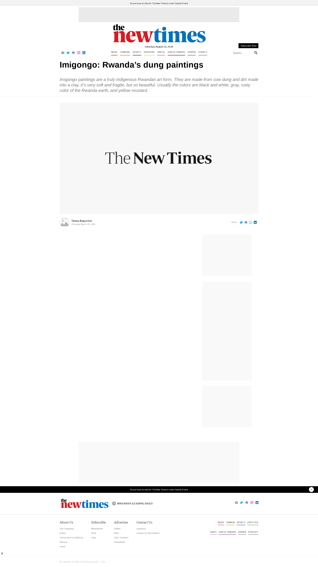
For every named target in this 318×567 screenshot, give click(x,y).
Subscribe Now (248, 45)
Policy (63, 533)
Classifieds (119, 542)
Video (213, 532)
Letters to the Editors (148, 533)
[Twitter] (68, 53)
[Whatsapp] (250, 222)
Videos (161, 52)
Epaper (192, 52)
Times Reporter (81, 220)
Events (202, 52)
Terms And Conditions (71, 537)
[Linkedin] (83, 53)
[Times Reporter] (65, 226)
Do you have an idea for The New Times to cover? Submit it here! (159, 3)
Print (93, 533)
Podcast (253, 532)
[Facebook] (73, 53)
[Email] (62, 53)
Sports (137, 52)
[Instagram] (78, 53)
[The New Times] (159, 42)
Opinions (125, 52)
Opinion (230, 522)
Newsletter (97, 528)
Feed (62, 546)
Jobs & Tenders (176, 52)
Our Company (67, 528)
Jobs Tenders (121, 537)
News (114, 52)
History (63, 542)
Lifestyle (252, 522)
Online (117, 528)
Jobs (93, 537)
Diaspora (149, 52)
